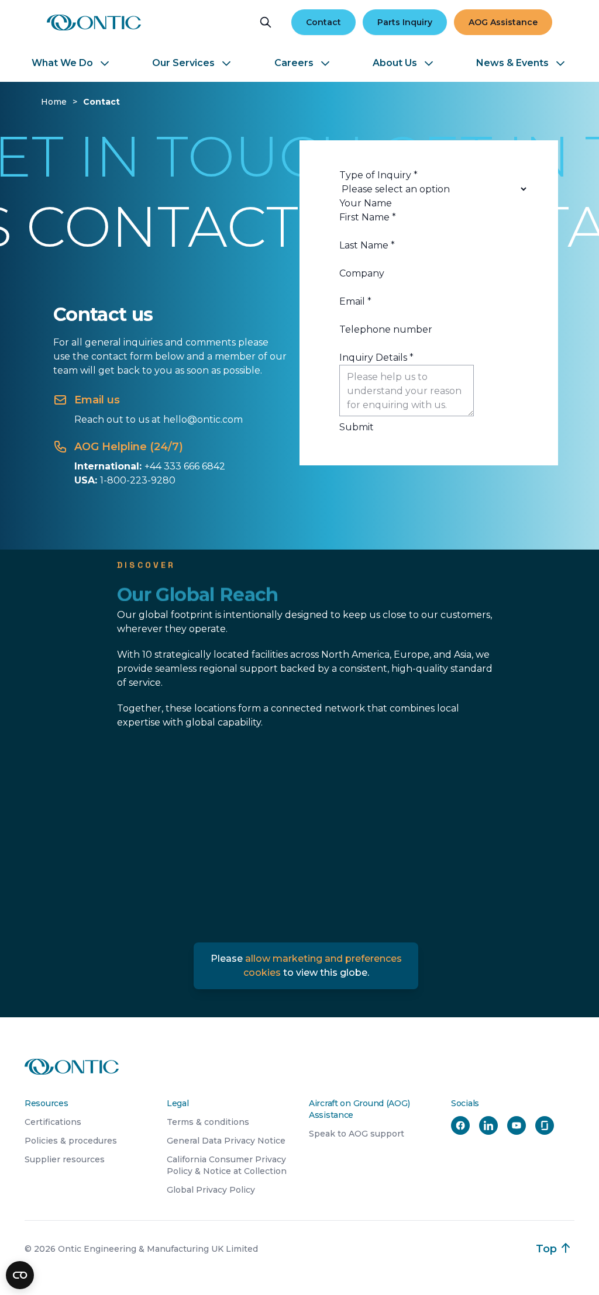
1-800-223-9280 (137, 480)
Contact (323, 22)
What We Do (62, 62)
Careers (294, 62)
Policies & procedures (71, 1140)
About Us (395, 62)
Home (54, 101)
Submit (356, 427)
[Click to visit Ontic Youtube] (516, 1125)
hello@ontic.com (203, 419)
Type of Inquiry (378, 175)
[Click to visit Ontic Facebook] (460, 1125)
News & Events (512, 62)
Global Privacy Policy (211, 1190)
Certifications (53, 1122)
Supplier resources (65, 1159)
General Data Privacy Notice (226, 1140)
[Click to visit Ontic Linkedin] (488, 1125)
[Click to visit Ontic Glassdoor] (544, 1125)
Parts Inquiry (404, 22)
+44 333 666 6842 (184, 466)
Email (355, 301)
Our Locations (163, 766)
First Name (367, 217)
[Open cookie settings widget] (20, 1275)
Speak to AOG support (356, 1133)
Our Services (183, 62)
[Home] (94, 22)
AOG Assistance (503, 22)
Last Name (367, 245)
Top (546, 1248)
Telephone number (385, 329)
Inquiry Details (376, 357)
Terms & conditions (208, 1122)
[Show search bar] (266, 22)
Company (361, 273)
